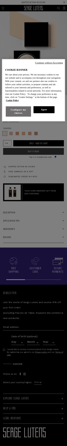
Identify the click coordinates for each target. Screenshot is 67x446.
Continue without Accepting (49, 63)
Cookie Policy (12, 100)
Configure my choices (18, 111)
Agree (44, 109)
